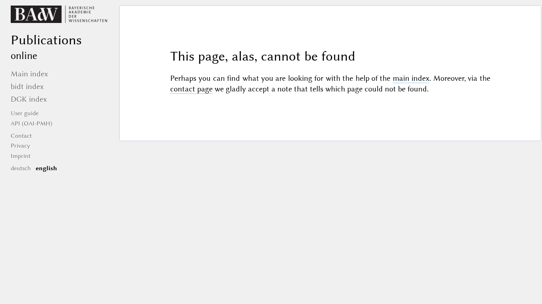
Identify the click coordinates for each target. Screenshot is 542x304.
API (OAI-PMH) (31, 123)
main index (411, 78)
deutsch (21, 168)
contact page (191, 88)
